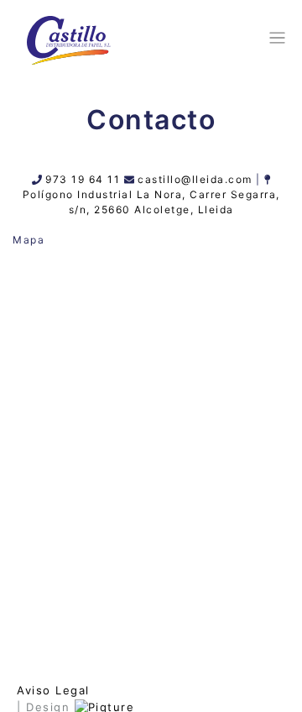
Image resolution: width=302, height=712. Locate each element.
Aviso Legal (53, 690)
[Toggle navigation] (274, 38)
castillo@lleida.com (195, 179)
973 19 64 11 (82, 179)
